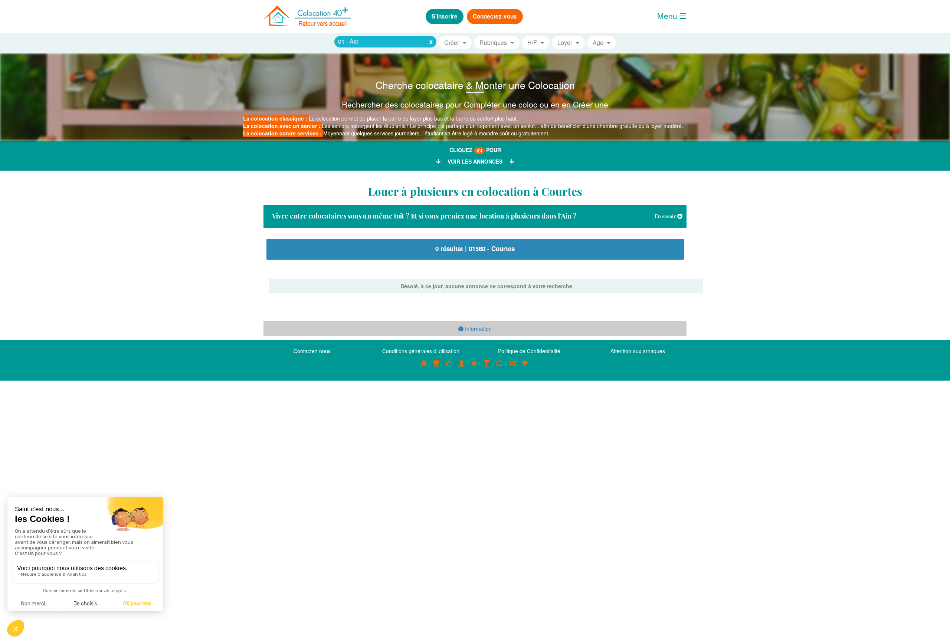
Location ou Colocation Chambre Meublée (436, 367)
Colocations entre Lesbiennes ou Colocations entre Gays (487, 367)
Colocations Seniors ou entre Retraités (474, 367)
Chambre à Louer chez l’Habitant (449, 367)
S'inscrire (445, 16)
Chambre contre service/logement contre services (499, 367)
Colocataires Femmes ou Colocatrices (461, 367)
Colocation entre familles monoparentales (524, 367)
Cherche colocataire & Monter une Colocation (475, 85)
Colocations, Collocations (424, 367)
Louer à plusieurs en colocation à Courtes (475, 191)
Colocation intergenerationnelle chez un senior (512, 367)
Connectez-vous (495, 16)
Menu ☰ (672, 15)
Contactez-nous (312, 351)
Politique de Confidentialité (529, 351)
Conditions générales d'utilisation (420, 351)
